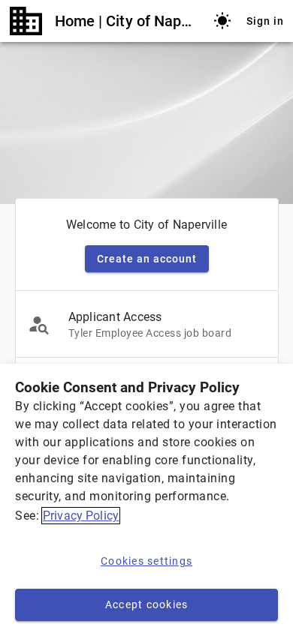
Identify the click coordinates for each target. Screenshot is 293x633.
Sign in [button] (265, 21)
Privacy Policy (81, 515)
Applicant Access (115, 317)
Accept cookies (147, 604)
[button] (222, 21)
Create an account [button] (147, 259)
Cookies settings (146, 561)
